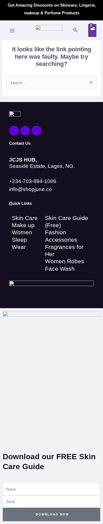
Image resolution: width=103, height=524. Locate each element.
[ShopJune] (49, 30)
